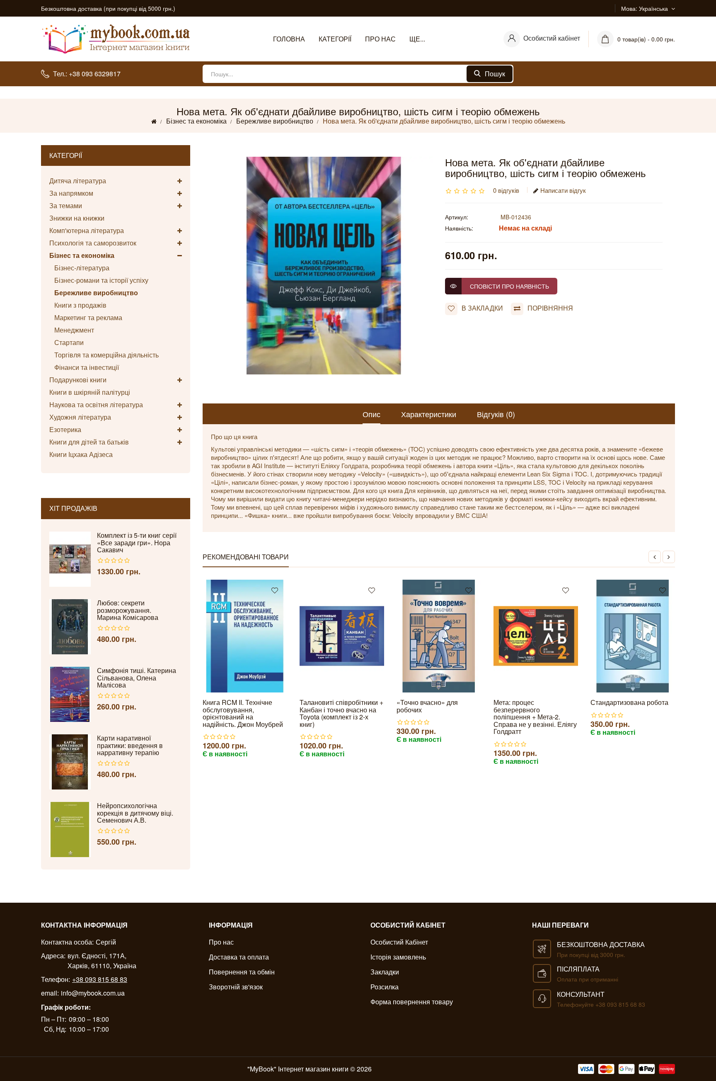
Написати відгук (563, 190)
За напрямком (71, 193)
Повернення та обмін (242, 972)
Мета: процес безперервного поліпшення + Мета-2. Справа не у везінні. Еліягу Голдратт (535, 717)
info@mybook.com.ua (93, 993)
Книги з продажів (77, 305)
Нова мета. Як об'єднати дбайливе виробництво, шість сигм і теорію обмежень (444, 121)
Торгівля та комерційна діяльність (104, 355)
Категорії (335, 39)
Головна (289, 39)
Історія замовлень (398, 957)
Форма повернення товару (411, 1001)
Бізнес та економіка (196, 121)
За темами (65, 205)
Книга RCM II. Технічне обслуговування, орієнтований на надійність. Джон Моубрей (243, 713)
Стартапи (66, 342)
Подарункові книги (77, 379)
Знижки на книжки (76, 218)
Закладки (384, 972)
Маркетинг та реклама (85, 317)
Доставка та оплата (239, 957)
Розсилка (384, 986)
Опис (371, 413)
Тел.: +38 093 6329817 (87, 73)
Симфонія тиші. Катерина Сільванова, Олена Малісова (136, 678)
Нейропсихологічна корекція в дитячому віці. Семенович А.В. (135, 813)
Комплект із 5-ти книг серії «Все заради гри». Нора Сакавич (137, 543)
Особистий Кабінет (399, 942)
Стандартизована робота (629, 702)
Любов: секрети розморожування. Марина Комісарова (127, 610)
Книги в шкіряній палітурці (89, 392)
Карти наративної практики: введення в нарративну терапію (130, 745)
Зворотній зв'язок (236, 986)
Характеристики (428, 413)
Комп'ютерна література (86, 230)
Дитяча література (77, 181)
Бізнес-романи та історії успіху (98, 280)
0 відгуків (506, 190)
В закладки (482, 308)
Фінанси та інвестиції (84, 367)
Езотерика (65, 429)
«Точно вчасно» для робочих (427, 706)
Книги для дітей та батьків (89, 442)
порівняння (550, 308)
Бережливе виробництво (274, 121)
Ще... (417, 39)
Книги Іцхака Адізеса (81, 454)
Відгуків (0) (496, 413)
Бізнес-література (79, 267)
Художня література (80, 417)
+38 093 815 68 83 (99, 979)
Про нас (380, 39)
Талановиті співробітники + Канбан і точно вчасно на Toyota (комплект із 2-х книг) (341, 713)
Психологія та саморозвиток (92, 243)
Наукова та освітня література (96, 404)
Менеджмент (71, 330)
